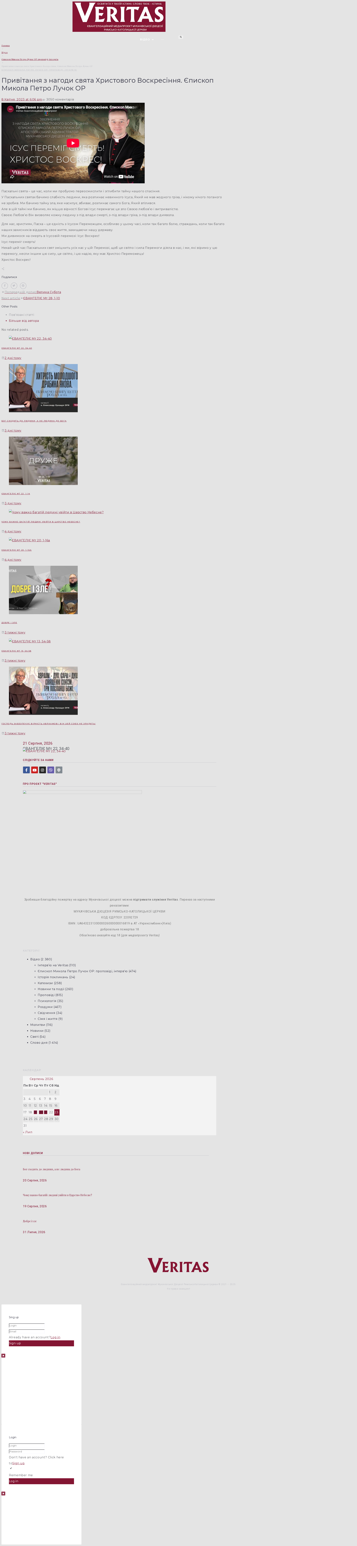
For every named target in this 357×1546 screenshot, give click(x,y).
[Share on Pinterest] (23, 286)
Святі (34, 1036)
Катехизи (45, 983)
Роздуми (45, 1007)
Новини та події (51, 989)
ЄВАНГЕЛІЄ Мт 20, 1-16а (16, 550)
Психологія (47, 1001)
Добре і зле (9, 622)
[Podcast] (58, 769)
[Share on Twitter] (14, 286)
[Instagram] (42, 769)
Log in (55, 1337)
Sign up (18, 1463)
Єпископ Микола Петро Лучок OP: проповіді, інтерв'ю (29, 59)
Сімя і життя (48, 1019)
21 (45, 1112)
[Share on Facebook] (4, 286)
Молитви (37, 1025)
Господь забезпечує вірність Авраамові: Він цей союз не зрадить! (48, 723)
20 (41, 1112)
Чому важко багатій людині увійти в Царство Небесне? (40, 522)
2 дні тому (13, 358)
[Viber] (50, 769)
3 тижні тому (15, 632)
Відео (4, 52)
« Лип (27, 1132)
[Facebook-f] (26, 769)
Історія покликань (53, 977)
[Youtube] (34, 769)
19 (35, 1112)
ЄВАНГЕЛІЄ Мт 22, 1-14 (15, 493)
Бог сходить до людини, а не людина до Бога (34, 421)
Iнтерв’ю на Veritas (53, 965)
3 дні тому (13, 430)
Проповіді (46, 995)
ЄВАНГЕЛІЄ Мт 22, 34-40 (16, 348)
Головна (5, 45)
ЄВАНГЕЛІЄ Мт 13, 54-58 (16, 651)
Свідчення (46, 1013)
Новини (37, 1031)
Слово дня (39, 1042)
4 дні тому (13, 531)
